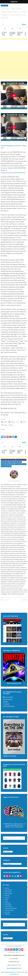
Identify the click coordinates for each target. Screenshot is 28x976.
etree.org (7, 897)
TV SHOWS (6, 704)
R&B (13, 464)
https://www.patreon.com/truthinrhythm (13, 172)
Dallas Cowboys (8, 893)
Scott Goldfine (14, 481)
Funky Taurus (8, 904)
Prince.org (7, 912)
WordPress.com (14, 974)
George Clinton (8, 906)
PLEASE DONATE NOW (14, 683)
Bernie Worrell (8, 890)
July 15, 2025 (4, 5)
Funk (12, 462)
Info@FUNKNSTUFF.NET (14, 968)
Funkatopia (7, 903)
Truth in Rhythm (22, 459)
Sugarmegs (7, 914)
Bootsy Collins (8, 891)
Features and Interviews (9, 459)
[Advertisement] (14, 67)
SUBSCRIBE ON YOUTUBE (13, 145)
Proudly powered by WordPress (8, 972)
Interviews (18, 462)
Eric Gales (7, 895)
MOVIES (5, 702)
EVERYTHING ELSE (8, 706)
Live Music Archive (9, 910)
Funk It (6, 899)
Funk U (6, 901)
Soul (24, 464)
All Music (7, 888)
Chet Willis (5, 462)
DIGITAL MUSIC (7, 699)
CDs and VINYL (8, 697)
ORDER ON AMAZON (9, 756)
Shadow (18, 464)
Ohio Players (6, 464)
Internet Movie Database (11, 908)
